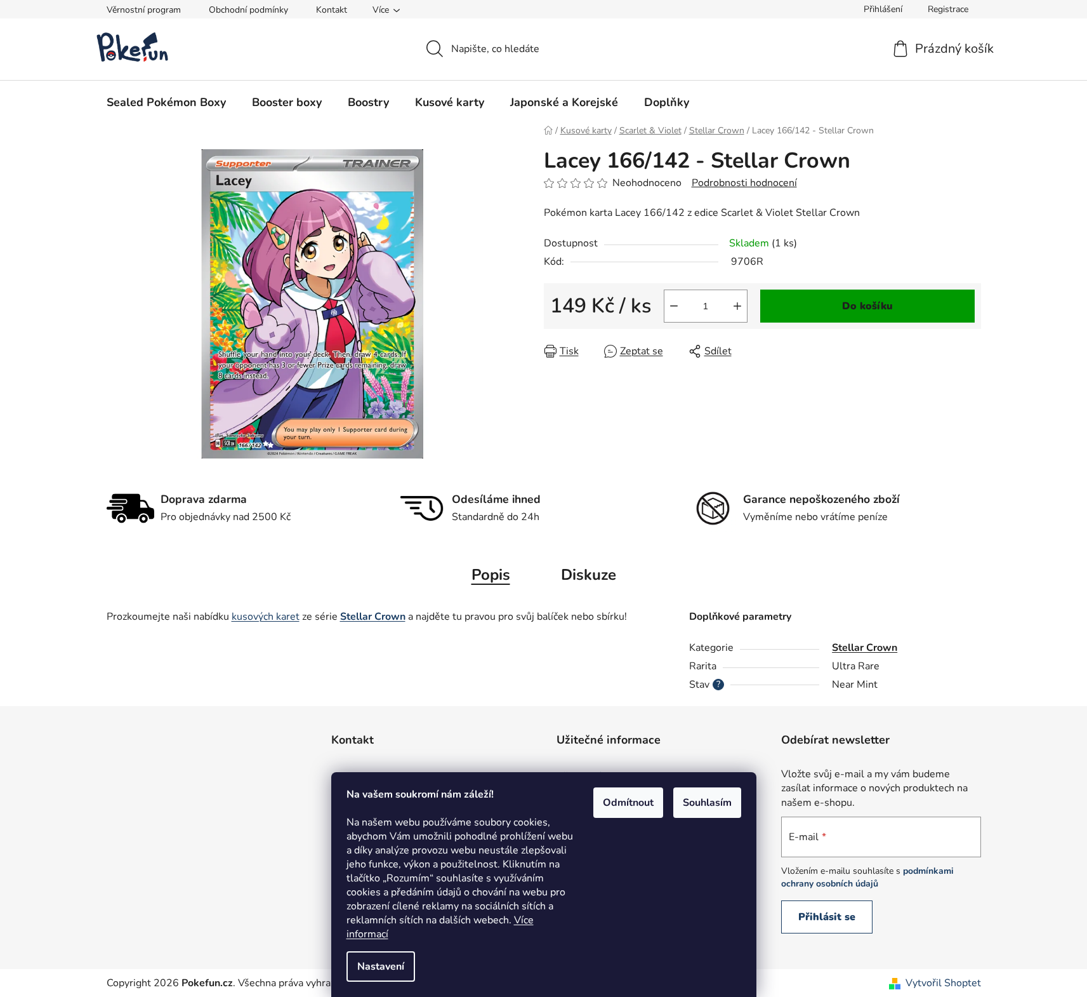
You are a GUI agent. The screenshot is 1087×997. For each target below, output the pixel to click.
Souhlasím (707, 803)
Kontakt (331, 10)
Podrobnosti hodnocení (744, 183)
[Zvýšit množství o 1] (737, 306)
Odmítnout (628, 803)
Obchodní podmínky (248, 10)
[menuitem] (166, 102)
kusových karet (266, 617)
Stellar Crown (864, 648)
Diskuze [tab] (588, 575)
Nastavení (380, 967)
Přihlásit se (826, 917)
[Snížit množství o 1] (673, 306)
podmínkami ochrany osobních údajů (867, 877)
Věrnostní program (144, 10)
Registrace (948, 9)
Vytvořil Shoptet (943, 983)
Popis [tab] (490, 575)
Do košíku (867, 306)
